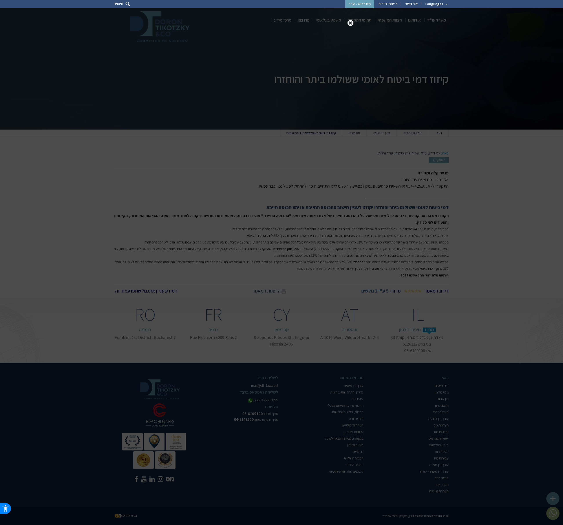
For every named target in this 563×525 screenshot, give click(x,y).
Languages (434, 3)
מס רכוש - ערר (360, 3)
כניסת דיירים (387, 3)
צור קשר (411, 3)
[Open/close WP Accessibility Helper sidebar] (5, 508)
